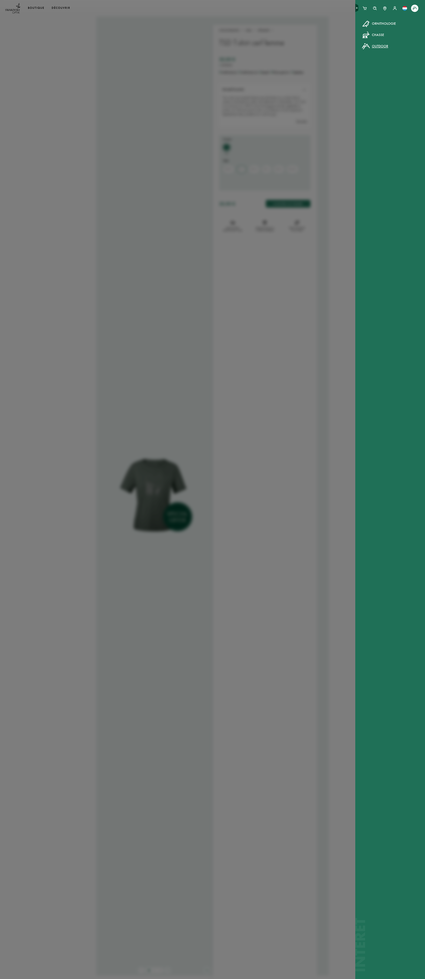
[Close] (287, 28)
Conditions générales (244, 81)
